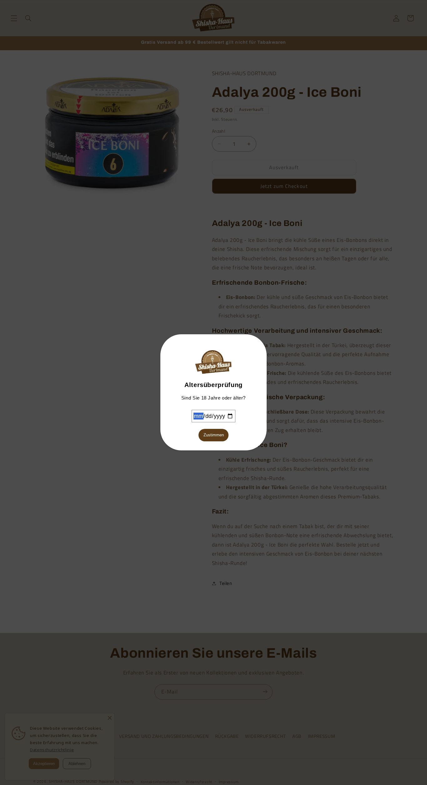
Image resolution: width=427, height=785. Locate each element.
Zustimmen (213, 435)
